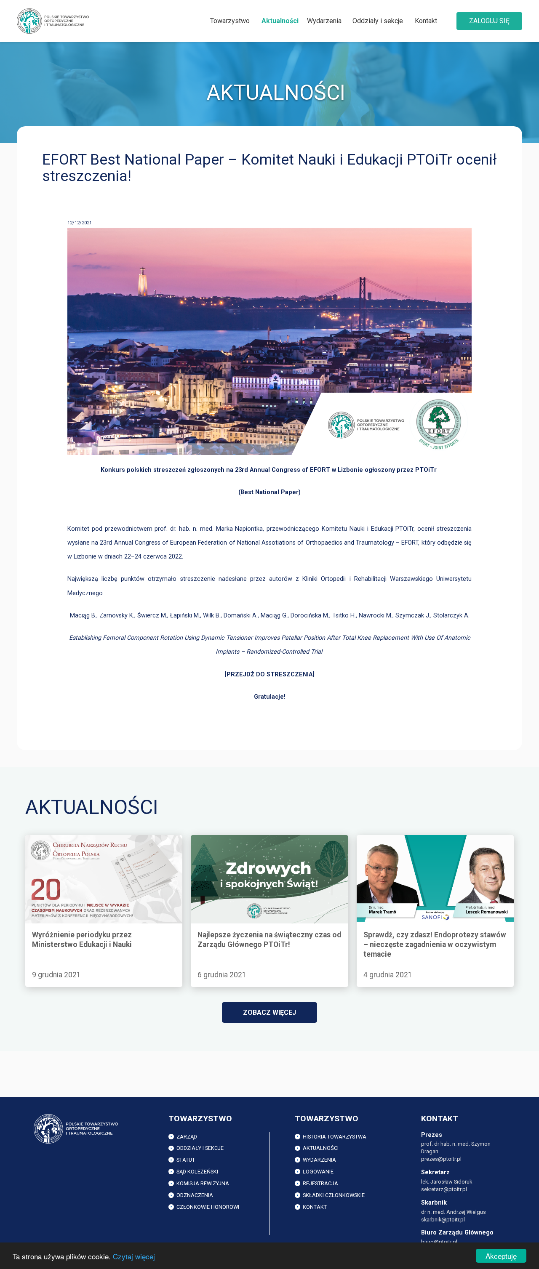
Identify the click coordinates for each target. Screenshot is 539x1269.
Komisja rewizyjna (202, 1183)
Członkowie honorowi (207, 1207)
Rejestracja (320, 1183)
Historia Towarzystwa (334, 1136)
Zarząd (186, 1136)
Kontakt (426, 21)
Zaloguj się (489, 21)
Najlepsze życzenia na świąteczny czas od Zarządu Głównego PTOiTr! (267, 844)
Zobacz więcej (269, 1012)
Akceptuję (501, 1255)
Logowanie (318, 1171)
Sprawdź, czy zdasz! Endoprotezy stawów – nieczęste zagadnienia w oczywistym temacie (424, 844)
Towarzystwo (230, 21)
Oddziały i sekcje (377, 21)
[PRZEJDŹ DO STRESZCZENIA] (269, 674)
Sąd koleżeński (197, 1171)
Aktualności (280, 21)
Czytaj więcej (134, 1256)
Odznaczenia (194, 1195)
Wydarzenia (324, 21)
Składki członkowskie (334, 1195)
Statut (185, 1160)
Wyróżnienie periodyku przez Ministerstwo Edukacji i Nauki (103, 844)
